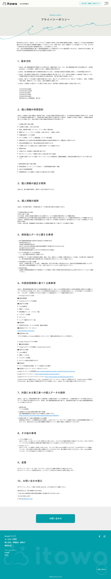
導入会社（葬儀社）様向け (15, 542)
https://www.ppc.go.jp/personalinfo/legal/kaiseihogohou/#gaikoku (39, 415)
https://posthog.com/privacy (26, 330)
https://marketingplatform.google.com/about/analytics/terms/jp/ (55, 371)
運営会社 (8, 545)
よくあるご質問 (11, 539)
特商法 (6, 555)
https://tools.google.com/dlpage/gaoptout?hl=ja (59, 376)
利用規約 (7, 553)
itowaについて (10, 536)
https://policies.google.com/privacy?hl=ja (47, 374)
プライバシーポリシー (11, 550)
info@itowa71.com (27, 498)
